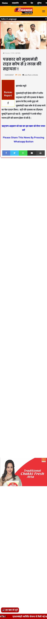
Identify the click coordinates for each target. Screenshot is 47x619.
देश (32, 3)
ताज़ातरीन (15, 3)
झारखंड (18, 53)
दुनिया (39, 3)
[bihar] (23, 11)
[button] (45, 167)
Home (7, 53)
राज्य (12, 53)
